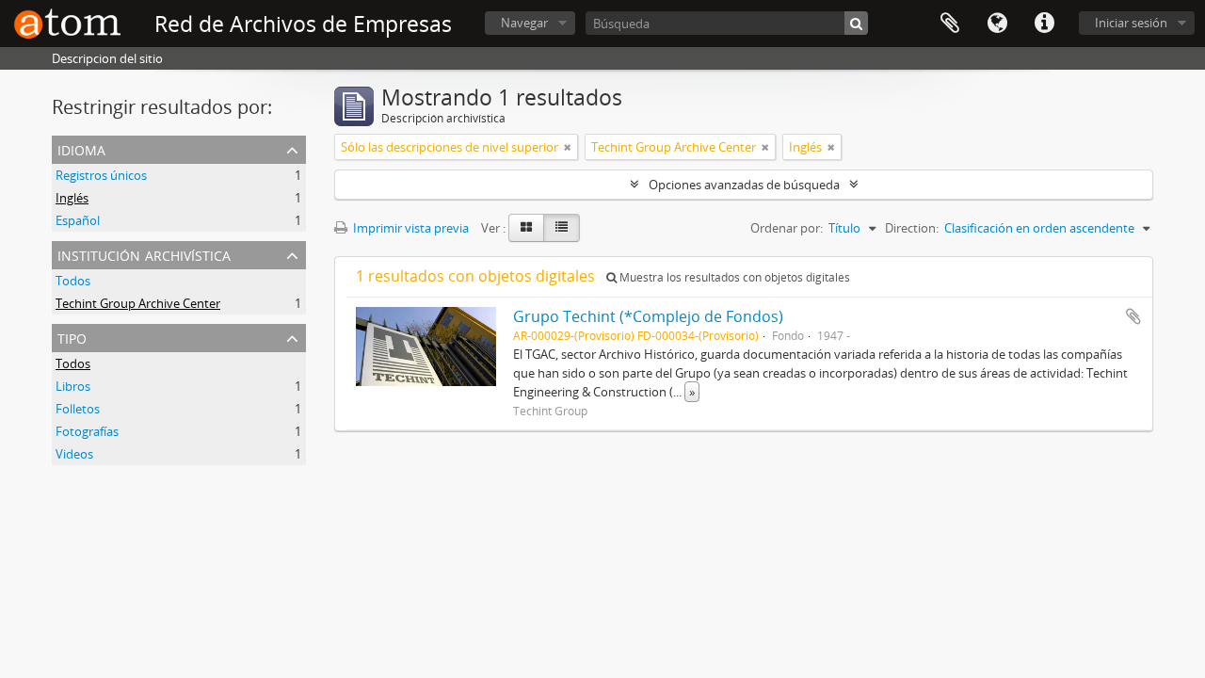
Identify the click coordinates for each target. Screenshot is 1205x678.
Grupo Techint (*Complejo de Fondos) (648, 316)
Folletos (78, 408)
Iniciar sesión (1131, 22)
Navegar (524, 22)
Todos (73, 280)
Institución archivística (144, 253)
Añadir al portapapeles (1133, 316)
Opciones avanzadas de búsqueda (744, 184)
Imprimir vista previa (409, 227)
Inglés (72, 197)
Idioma (996, 23)
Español (78, 220)
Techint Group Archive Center (138, 303)
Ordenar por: (786, 227)
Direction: (912, 227)
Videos (74, 453)
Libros (73, 386)
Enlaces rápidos (1044, 23)
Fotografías (87, 431)
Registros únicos (101, 175)
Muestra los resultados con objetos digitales (733, 277)
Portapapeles (949, 23)
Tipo (72, 336)
